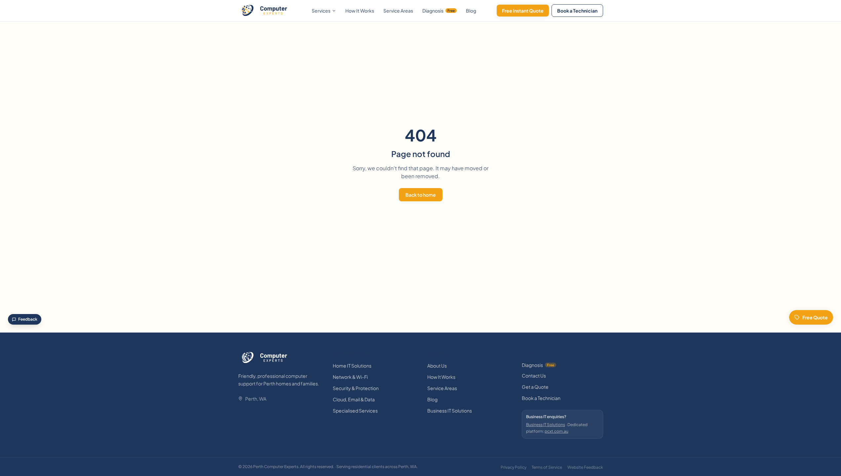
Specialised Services (355, 411)
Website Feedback (585, 467)
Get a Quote (535, 387)
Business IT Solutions (449, 411)
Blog (471, 11)
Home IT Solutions (352, 366)
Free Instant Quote (523, 11)
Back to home (420, 195)
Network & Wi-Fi (350, 377)
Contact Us (534, 375)
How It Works (359, 11)
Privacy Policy (513, 467)
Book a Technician (577, 11)
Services (321, 11)
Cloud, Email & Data (354, 399)
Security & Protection (356, 388)
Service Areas (398, 11)
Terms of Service (547, 467)
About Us (437, 366)
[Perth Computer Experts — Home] (264, 10)
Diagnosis (438, 11)
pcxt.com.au (556, 431)
